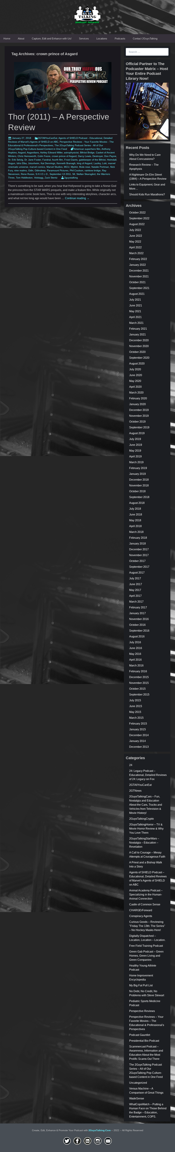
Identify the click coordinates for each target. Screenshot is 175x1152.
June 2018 (135, 514)
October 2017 (137, 561)
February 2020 (138, 398)
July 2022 (135, 230)
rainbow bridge (93, 170)
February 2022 (138, 259)
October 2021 (137, 282)
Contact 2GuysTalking (145, 38)
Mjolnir (74, 166)
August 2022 (137, 224)
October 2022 (137, 212)
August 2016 (137, 636)
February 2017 (138, 607)
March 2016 (136, 665)
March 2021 (136, 322)
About (21, 38)
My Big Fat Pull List (141, 985)
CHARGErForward (140, 910)
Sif (73, 174)
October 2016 (137, 624)
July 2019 (135, 439)
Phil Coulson (76, 170)
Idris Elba (22, 163)
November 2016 (139, 619)
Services (84, 38)
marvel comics (37, 166)
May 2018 (135, 520)
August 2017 (137, 572)
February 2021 (138, 328)
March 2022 (136, 253)
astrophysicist (71, 152)
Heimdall (111, 159)
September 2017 (139, 566)
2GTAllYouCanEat (47, 138)
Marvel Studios (54, 166)
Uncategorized (138, 1082)
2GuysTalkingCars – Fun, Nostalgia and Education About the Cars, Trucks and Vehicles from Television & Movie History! (145, 804)
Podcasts (120, 38)
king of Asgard (84, 163)
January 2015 (137, 729)
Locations (101, 38)
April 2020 (135, 386)
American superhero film (87, 149)
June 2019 (135, 444)
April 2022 (135, 247)
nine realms (20, 170)
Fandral (46, 159)
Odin (30, 170)
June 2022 (135, 235)
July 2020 (135, 369)
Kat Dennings (48, 163)
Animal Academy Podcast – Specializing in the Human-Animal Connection (146, 894)
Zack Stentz (51, 177)
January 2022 (137, 264)
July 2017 (135, 578)
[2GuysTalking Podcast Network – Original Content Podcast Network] (87, 14)
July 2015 (135, 700)
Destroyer (97, 156)
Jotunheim (33, 163)
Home (6, 38)
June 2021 (135, 305)
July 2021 (135, 299)
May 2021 (135, 311)
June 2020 (135, 375)
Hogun (11, 163)
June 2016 (135, 648)
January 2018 (137, 543)
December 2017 (139, 549)
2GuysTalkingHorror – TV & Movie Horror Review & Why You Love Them (146, 828)
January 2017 (137, 613)
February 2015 (138, 723)
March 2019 (136, 462)
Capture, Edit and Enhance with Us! (51, 38)
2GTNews (135, 790)
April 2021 (135, 317)
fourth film (57, 159)
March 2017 (136, 601)
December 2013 (139, 746)
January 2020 (137, 404)
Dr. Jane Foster (32, 159)
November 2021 (139, 276)
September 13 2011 (60, 174)
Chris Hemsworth (27, 156)
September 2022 (139, 218)
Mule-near (84, 166)
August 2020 (137, 363)
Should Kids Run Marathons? (147, 194)
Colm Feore (44, 156)
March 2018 (136, 531)
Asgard (22, 152)
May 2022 (135, 241)
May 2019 (135, 450)
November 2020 (139, 346)
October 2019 (137, 421)
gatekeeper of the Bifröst (92, 159)
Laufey (97, 163)
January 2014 (137, 741)
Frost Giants (71, 159)
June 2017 (135, 584)
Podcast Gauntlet (139, 1034)
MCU (66, 166)
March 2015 (136, 717)
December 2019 (139, 410)
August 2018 (137, 502)
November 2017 (139, 555)
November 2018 (139, 485)
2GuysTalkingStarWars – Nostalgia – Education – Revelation (144, 842)
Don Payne (110, 156)
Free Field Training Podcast (146, 945)
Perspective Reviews (142, 1011)
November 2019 (139, 415)
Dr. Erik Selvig (15, 159)
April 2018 (135, 526)
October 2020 (137, 351)
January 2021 (137, 334)
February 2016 (138, 671)
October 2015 (137, 688)
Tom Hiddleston (24, 177)
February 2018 (138, 537)
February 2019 (138, 468)
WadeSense (136, 1098)
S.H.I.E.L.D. (42, 174)
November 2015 (139, 682)
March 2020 (136, 392)
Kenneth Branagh (66, 163)
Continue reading (77, 198)
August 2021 (137, 293)
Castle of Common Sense (144, 904)
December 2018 (139, 479)
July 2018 (135, 508)
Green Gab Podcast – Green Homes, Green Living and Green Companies (146, 955)
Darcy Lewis (84, 156)
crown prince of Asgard (64, 156)
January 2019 (137, 473)
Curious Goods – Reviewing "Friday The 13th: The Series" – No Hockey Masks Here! (147, 926)
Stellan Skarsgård (86, 174)
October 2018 (137, 491)
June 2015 (135, 706)
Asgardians (33, 152)
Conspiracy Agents (140, 916)
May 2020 (135, 381)
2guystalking (71, 177)
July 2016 (135, 642)
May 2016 (135, 653)
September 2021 (139, 288)
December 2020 (139, 340)
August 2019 (137, 433)
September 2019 (139, 427)
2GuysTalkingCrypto (141, 818)
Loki (104, 163)
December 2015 (139, 677)
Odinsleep (40, 170)
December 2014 (139, 735)
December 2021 (139, 270)
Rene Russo (27, 174)
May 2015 (135, 711)
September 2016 (139, 630)
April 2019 (135, 456)
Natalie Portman (100, 166)
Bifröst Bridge (87, 152)
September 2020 (139, 357)
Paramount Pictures (57, 170)
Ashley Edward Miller (51, 152)
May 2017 (135, 590)
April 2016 (135, 659)
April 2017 (135, 595)
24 (130, 765)
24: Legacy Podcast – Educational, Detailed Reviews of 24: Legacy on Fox (148, 775)
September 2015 (139, 694)
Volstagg (38, 177)
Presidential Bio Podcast (144, 1040)
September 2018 (139, 497)
